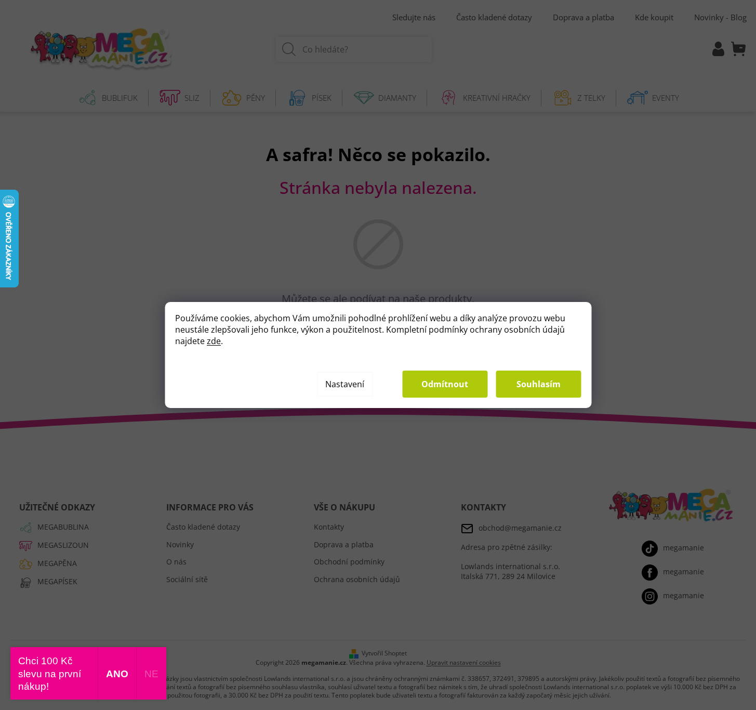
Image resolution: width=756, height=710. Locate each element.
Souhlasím (538, 384)
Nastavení (344, 384)
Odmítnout (444, 384)
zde (214, 341)
